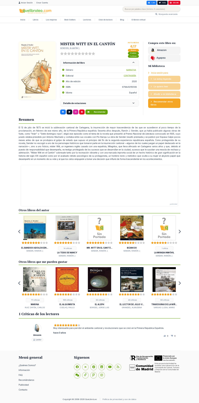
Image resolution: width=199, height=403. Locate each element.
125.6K (176, 3)
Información (24, 370)
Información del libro (74, 63)
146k (164, 3)
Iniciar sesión (27, 3)
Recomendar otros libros (162, 103)
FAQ (21, 375)
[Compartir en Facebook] (63, 112)
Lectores (87, 20)
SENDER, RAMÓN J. (70, 48)
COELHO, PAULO (67, 307)
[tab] (99, 63)
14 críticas (67, 248)
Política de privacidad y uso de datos (119, 399)
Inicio (22, 20)
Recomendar (99, 112)
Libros (35, 20)
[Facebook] (77, 367)
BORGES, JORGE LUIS (99, 307)
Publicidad (24, 385)
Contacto (23, 389)
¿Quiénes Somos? (27, 365)
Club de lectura (105, 20)
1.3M (153, 3)
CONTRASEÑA (130, 75)
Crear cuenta (42, 3)
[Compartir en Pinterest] (82, 112)
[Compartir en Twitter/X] (69, 112)
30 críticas (100, 300)
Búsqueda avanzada (167, 14)
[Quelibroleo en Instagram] (75, 112)
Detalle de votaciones (74, 103)
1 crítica (164, 248)
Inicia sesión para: (159, 73)
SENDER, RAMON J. (34, 251)
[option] (35, 234)
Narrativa (131, 70)
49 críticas (132, 300)
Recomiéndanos (26, 380)
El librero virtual (138, 20)
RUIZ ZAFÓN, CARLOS (35, 307)
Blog (122, 20)
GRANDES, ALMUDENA (132, 307)
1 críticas (133, 56)
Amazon (161, 50)
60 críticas (164, 300)
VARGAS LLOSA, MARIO (164, 307)
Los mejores (51, 20)
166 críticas (67, 300)
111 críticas (35, 300)
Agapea (160, 57)
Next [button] (179, 231)
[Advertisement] (99, 32)
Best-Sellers (69, 20)
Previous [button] (19, 231)
